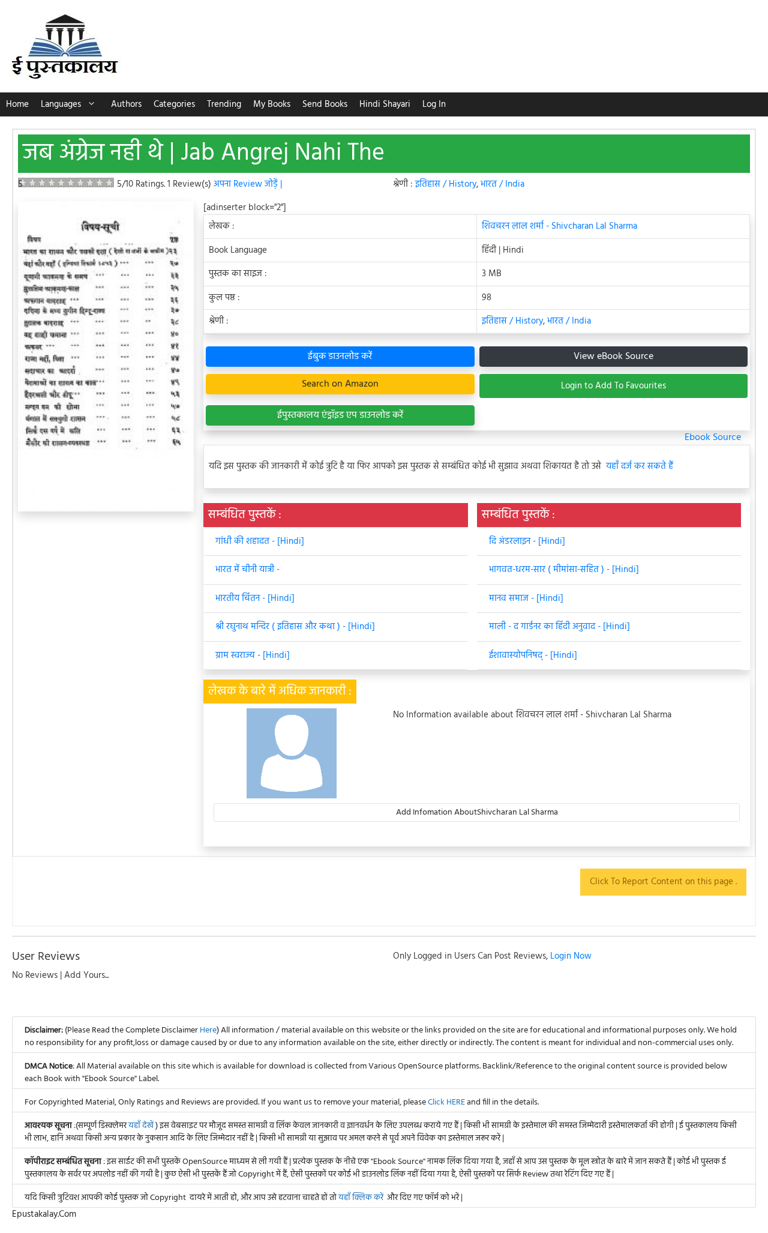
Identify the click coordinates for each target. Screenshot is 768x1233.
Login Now (571, 956)
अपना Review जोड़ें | (248, 184)
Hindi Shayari (384, 104)
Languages (61, 104)
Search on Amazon (340, 384)
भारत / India (502, 184)
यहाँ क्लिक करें (360, 1198)
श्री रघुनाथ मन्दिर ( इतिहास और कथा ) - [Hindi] (295, 627)
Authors (126, 104)
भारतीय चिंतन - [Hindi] (255, 598)
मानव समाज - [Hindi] (526, 598)
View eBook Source (613, 356)
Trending (224, 104)
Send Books (324, 104)
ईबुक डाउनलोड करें (340, 356)
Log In (434, 104)
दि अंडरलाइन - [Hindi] (527, 541)
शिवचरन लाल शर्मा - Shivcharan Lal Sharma (559, 226)
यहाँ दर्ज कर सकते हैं (639, 467)
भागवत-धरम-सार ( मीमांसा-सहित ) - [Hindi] (564, 569)
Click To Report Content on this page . (663, 882)
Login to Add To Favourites (613, 386)
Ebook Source (713, 437)
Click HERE (446, 1102)
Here (208, 1030)
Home (17, 104)
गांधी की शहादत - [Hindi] (259, 541)
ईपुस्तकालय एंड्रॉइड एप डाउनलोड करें (340, 415)
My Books (271, 104)
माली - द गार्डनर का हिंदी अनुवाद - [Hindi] (559, 627)
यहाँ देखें (141, 1126)
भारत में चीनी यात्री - (247, 569)
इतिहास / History (445, 184)
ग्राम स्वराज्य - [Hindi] (252, 655)
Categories (174, 104)
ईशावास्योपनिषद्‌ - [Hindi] (533, 655)
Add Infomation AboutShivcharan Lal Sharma (477, 812)
